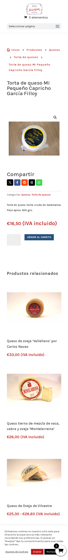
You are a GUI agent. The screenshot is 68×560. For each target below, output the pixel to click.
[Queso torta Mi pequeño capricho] (34, 138)
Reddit (24, 182)
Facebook (17, 182)
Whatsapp (39, 182)
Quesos (54, 50)
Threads (32, 182)
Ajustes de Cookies (16, 551)
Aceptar (37, 551)
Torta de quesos (26, 57)
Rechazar (51, 551)
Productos (34, 50)
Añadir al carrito (39, 237)
